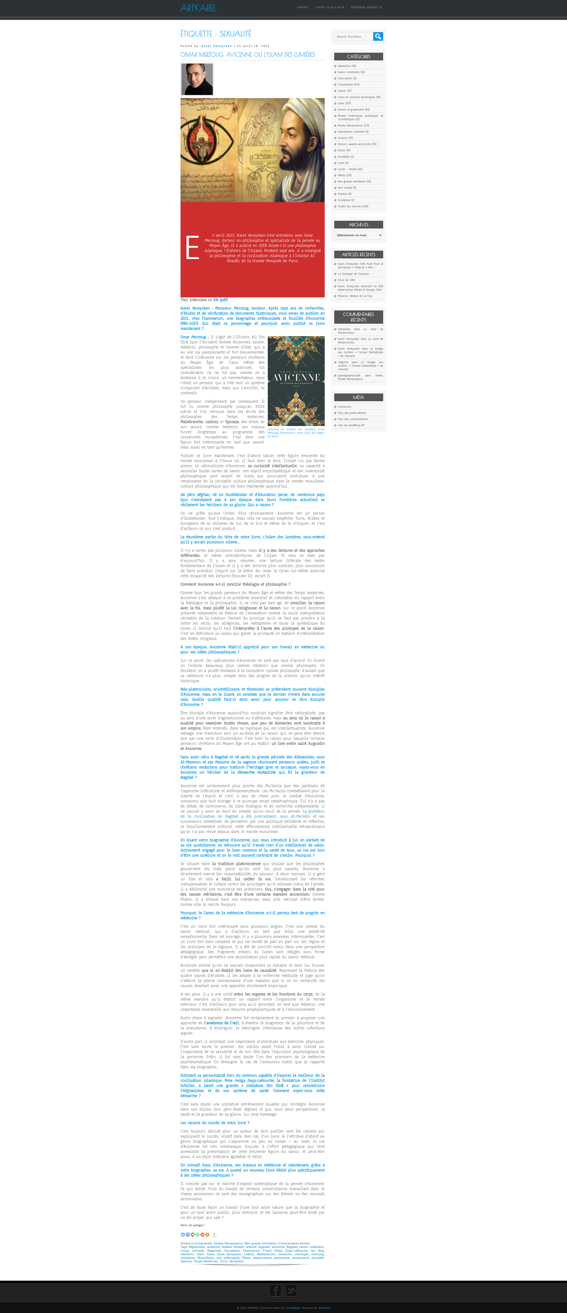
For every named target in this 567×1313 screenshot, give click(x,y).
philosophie (232, 1257)
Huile (341, 150)
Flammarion (251, 1250)
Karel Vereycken (217, 46)
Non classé (345, 188)
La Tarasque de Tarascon (353, 274)
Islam (200, 1254)
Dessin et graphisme (351, 110)
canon (303, 1247)
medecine (285, 1254)
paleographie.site (349, 376)
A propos (302, 7)
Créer (341, 103)
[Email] (193, 1232)
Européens (232, 1250)
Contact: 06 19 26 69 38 (329, 7)
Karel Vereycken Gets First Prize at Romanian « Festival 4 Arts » (360, 265)
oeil (218, 1257)
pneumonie (282, 1257)
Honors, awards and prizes (354, 144)
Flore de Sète (346, 280)
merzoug (317, 1254)
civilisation (317, 1247)
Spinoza (186, 1261)
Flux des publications (352, 413)
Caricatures (345, 78)
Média (342, 175)
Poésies (342, 194)
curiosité (198, 1250)
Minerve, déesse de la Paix (355, 296)
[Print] (202, 1232)
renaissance (300, 1257)
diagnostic (214, 1250)
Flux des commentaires (353, 419)
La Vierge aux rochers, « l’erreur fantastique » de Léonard (360, 352)
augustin (264, 1247)
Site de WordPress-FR (351, 425)
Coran (185, 1250)
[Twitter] (183, 1232)
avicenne (278, 1247)
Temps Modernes (206, 1261)
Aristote (238, 1247)
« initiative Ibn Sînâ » (265, 1085)
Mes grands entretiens (260, 1243)
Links (341, 163)
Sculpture (344, 200)
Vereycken (236, 1261)
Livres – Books (347, 169)
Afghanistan (197, 1247)
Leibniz (249, 1254)
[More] (207, 1232)
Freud (267, 1250)
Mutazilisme (206, 1257)
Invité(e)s (344, 157)
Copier (342, 91)
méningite (302, 1254)
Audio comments (348, 72)
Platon (246, 1257)
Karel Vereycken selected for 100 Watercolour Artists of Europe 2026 (360, 288)
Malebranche (266, 1254)
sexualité (317, 1257)
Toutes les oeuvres (349, 206)
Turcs (223, 1261)
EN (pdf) (221, 300)
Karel (210, 1254)
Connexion (344, 407)
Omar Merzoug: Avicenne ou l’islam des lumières (248, 54)
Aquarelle (344, 66)
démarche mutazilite (257, 772)
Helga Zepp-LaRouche (291, 1250)
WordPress (324, 1308)
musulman (188, 1257)
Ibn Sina (317, 1250)
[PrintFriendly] (198, 1232)
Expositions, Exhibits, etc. (367, 7)
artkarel (251, 1247)
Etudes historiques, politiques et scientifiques (360, 117)
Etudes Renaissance (228, 1243)
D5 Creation (293, 1308)
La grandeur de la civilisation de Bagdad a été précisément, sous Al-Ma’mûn (253, 813)
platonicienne (262, 1257)
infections (187, 1254)
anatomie (213, 1247)
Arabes (227, 1247)
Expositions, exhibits (351, 132)
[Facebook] (188, 1232)
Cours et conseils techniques (356, 97)
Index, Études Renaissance (360, 377)
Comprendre (203, 1243)
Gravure (343, 138)
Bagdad (292, 1247)
